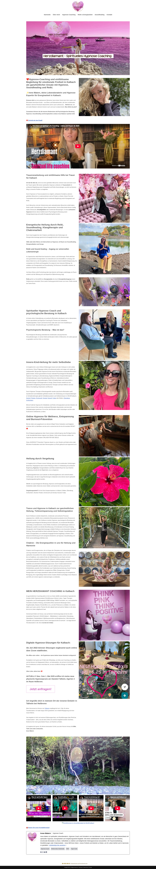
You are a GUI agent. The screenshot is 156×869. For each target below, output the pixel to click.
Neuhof (28, 398)
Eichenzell (39, 398)
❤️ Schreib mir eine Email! (34, 120)
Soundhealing (99, 14)
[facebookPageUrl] (41, 852)
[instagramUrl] (42, 852)
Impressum (81, 867)
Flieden (33, 398)
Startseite (47, 14)
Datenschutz (85, 867)
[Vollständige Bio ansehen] (66, 845)
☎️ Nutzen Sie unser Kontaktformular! (38, 827)
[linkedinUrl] (46, 852)
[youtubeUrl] (44, 852)
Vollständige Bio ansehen (57, 845)
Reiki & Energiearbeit (85, 14)
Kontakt (109, 14)
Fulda (54, 398)
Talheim (47, 708)
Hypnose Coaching (68, 14)
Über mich (56, 14)
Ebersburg (67, 398)
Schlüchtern (29, 400)
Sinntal (45, 398)
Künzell (50, 398)
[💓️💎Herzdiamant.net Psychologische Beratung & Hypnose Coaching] (78, 6)
